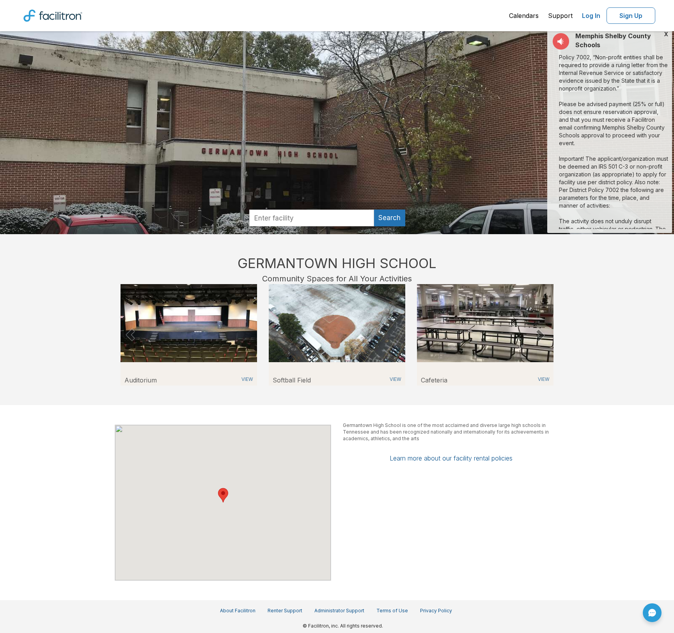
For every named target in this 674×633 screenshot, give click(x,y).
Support (560, 16)
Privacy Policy (436, 610)
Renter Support (285, 610)
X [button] (666, 34)
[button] (130, 334)
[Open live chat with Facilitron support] (652, 612)
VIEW (247, 379)
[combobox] (311, 218)
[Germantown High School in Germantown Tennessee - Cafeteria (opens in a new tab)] (485, 322)
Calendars (524, 16)
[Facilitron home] (53, 15)
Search (389, 218)
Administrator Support (339, 610)
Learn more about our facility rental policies (451, 458)
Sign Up (630, 16)
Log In (591, 16)
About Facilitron (237, 610)
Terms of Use (392, 610)
